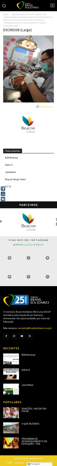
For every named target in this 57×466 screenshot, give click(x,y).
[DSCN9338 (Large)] (28, 101)
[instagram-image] (9, 257)
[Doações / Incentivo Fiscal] (11, 412)
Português (35, 464)
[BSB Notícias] (11, 358)
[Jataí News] (11, 389)
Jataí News (10, 172)
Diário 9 (9, 165)
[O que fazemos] (11, 427)
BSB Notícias (11, 157)
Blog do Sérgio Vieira (15, 179)
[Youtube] (22, 336)
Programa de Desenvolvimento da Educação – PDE (34, 441)
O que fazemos (30, 423)
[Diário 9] (11, 374)
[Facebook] (6, 336)
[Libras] (3, 188)
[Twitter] (30, 336)
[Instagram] (14, 336)
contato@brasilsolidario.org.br (35, 328)
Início (5, 14)
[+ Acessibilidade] (3, 199)
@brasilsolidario (28, 244)
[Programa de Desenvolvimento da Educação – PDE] (11, 442)
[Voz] (3, 194)
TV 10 (8, 186)
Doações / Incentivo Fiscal (34, 410)
